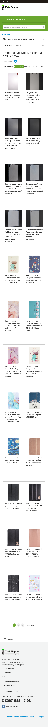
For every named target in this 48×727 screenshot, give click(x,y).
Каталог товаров (16, 19)
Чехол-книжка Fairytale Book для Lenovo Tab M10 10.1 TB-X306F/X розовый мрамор (13, 371)
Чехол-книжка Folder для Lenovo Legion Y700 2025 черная (13, 505)
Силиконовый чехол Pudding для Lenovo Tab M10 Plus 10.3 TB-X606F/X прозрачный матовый (34, 189)
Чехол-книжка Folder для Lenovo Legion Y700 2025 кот (34, 414)
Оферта (41, 716)
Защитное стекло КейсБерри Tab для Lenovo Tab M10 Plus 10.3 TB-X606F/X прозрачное (13, 143)
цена (40, 66)
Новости (7, 673)
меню (5, 2)
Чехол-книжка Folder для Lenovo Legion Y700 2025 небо (13, 460)
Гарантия (8, 677)
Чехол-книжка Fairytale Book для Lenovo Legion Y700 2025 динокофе (12, 279)
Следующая (30, 625)
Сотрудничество (11, 691)
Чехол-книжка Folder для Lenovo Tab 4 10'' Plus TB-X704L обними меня (34, 507)
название (18, 66)
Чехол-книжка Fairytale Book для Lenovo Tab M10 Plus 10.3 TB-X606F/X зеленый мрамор (13, 417)
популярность (30, 66)
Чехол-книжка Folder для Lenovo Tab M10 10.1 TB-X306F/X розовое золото (34, 552)
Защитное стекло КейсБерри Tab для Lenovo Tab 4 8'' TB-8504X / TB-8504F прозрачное (33, 97)
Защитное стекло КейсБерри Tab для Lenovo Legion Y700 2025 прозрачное (12, 96)
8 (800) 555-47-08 (16, 700)
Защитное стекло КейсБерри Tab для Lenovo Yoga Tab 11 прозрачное (33, 142)
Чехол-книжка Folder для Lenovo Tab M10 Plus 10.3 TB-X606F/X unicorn (34, 598)
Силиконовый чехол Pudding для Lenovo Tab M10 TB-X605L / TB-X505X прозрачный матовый (13, 235)
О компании (9, 668)
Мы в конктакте (12, 706)
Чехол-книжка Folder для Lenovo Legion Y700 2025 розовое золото (34, 461)
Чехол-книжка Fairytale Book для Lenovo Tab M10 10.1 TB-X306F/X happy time (34, 326)
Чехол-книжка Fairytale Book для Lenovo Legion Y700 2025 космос (33, 279)
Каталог (6, 34)
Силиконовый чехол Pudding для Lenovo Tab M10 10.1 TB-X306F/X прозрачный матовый (13, 189)
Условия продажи (11, 681)
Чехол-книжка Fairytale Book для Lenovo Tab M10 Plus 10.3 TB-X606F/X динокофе (34, 371)
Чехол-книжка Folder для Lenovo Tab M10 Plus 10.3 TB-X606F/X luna (13, 598)
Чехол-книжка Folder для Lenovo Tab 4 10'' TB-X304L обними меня (13, 552)
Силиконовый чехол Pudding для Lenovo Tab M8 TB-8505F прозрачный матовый (34, 234)
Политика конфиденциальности (20, 716)
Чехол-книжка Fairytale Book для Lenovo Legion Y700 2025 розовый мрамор (12, 326)
